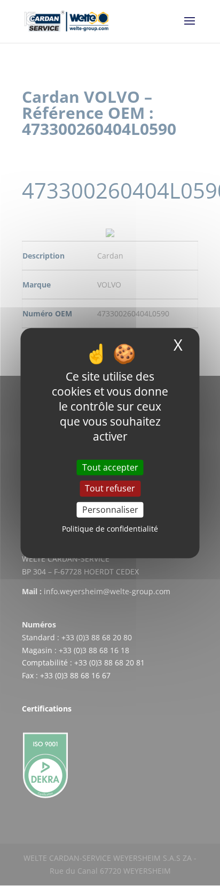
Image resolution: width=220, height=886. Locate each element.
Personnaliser (110, 509)
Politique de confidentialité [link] (110, 529)
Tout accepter (110, 467)
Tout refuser (110, 488)
